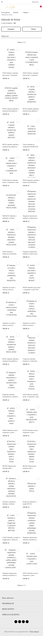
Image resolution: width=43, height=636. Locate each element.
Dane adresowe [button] (8, 598)
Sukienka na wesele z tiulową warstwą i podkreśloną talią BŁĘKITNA (9, 289)
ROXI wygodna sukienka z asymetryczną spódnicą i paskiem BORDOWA (31, 110)
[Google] (27, 621)
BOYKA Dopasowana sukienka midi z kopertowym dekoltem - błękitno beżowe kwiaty (30, 467)
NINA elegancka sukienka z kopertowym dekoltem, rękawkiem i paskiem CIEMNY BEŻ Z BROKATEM (31, 181)
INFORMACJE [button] (8, 603)
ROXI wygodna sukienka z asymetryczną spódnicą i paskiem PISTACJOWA (11, 360)
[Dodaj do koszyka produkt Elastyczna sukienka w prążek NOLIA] (38, 496)
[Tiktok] (23, 621)
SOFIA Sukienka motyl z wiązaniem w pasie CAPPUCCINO (30, 574)
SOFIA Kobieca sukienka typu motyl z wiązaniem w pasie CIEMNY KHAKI (11, 74)
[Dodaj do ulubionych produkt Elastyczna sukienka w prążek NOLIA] (38, 478)
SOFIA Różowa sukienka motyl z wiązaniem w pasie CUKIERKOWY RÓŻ (11, 181)
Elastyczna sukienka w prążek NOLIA (30, 503)
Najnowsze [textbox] (5, 36)
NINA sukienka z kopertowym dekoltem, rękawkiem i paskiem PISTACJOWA (10, 253)
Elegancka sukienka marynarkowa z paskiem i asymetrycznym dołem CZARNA (10, 396)
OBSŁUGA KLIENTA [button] (10, 615)
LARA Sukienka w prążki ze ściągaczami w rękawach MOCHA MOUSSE (11, 539)
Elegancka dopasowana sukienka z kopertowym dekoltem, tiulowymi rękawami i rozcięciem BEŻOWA (30, 217)
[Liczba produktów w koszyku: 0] (39, 7)
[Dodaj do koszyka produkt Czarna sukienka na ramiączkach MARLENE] (38, 139)
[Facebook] (15, 621)
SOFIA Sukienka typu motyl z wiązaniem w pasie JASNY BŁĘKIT (31, 289)
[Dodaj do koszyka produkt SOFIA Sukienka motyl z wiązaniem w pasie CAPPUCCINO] (38, 568)
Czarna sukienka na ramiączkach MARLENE (30, 145)
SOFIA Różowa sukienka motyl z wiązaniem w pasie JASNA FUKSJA (31, 396)
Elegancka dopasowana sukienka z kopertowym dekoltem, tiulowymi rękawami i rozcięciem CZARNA (30, 253)
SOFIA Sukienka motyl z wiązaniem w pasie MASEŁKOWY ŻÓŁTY (30, 432)
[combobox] (21, 36)
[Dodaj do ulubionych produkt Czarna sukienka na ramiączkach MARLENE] (38, 120)
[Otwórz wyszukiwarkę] (30, 7)
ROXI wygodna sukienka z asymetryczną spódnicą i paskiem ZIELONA (11, 146)
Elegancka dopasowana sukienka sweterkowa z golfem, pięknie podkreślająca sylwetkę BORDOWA (30, 539)
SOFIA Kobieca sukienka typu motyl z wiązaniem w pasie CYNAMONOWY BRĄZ (31, 74)
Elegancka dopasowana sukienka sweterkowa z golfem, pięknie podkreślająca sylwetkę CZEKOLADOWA (10, 574)
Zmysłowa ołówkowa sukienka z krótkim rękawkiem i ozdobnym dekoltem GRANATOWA (10, 503)
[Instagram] (19, 621)
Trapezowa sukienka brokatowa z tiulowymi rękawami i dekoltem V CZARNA (30, 360)
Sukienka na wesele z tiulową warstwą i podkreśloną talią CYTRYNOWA (9, 324)
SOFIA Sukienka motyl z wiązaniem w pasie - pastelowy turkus (10, 432)
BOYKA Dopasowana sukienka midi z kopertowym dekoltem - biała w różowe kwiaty (10, 467)
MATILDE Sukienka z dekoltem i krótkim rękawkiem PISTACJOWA (11, 217)
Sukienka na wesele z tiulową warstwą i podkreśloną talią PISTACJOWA (29, 324)
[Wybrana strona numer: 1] (21, 42)
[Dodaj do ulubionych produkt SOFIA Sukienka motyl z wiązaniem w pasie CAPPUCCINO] (38, 549)
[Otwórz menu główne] (2, 7)
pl (2, 2)
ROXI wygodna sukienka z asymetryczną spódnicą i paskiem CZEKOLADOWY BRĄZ (11, 110)
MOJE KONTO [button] (8, 609)
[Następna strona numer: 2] (32, 42)
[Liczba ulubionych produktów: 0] (35, 7)
